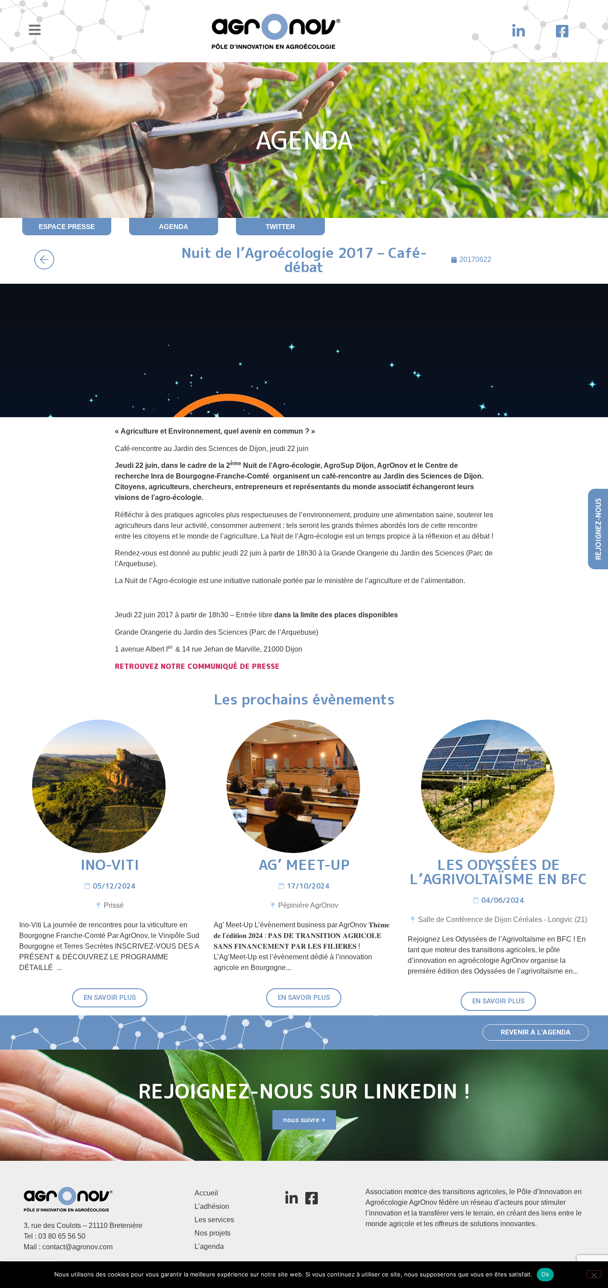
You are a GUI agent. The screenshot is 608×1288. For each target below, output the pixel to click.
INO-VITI (110, 864)
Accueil (206, 1193)
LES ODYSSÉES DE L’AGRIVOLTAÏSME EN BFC (498, 872)
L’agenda (209, 1246)
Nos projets (213, 1233)
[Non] (593, 1274)
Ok (545, 1274)
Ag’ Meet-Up (304, 864)
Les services (214, 1220)
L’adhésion (212, 1206)
